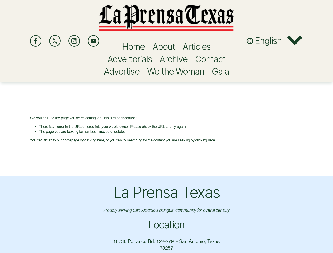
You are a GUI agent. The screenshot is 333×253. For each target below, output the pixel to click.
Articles (197, 46)
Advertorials (130, 59)
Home (133, 46)
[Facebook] (35, 41)
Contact (210, 59)
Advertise (122, 71)
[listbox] (274, 41)
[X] (55, 41)
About (164, 46)
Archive (174, 59)
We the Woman (176, 71)
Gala (220, 71)
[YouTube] (93, 41)
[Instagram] (74, 41)
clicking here (94, 140)
